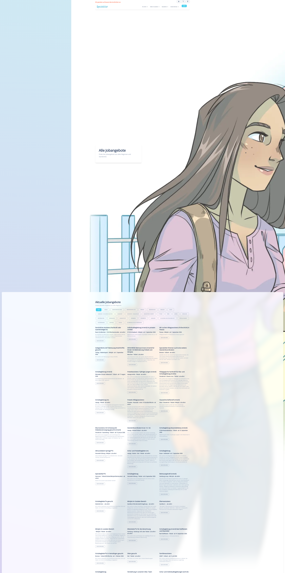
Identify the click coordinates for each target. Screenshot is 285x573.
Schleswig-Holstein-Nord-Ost (167, 318)
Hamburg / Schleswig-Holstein (105, 314)
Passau (120, 322)
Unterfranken (101, 322)
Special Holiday (183, 318)
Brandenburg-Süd (131, 309)
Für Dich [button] (144, 6)
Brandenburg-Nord (117, 309)
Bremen (142, 309)
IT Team (160, 314)
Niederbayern (101, 318)
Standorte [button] (164, 6)
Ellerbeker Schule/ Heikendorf (134, 322)
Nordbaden (112, 318)
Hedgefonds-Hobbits (149, 314)
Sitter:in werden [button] (154, 6)
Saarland (153, 318)
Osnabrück (143, 318)
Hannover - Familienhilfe (133, 314)
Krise (168, 314)
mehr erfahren (100, 340)
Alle (99, 309)
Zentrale (111, 322)
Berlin (105, 309)
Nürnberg (133, 318)
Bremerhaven (152, 309)
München (184, 314)
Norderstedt (123, 318)
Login (184, 6)
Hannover (119, 314)
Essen (170, 309)
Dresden (162, 309)
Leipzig (175, 314)
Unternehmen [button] (173, 6)
